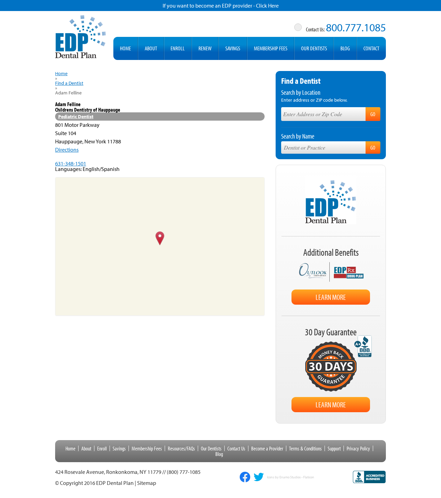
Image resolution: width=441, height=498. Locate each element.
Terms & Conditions (305, 448)
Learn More (331, 297)
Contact (371, 48)
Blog (345, 48)
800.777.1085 (356, 27)
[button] (160, 238)
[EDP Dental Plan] (80, 35)
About (151, 48)
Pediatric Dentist (75, 116)
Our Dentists (314, 48)
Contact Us (236, 448)
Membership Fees (270, 48)
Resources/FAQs (181, 448)
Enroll (178, 48)
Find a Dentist (69, 83)
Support (334, 448)
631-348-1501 (70, 163)
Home (125, 48)
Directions (67, 149)
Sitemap (146, 482)
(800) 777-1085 (184, 471)
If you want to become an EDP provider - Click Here (221, 5)
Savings (232, 48)
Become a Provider (267, 448)
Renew (205, 48)
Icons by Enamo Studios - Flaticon (290, 477)
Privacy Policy (358, 448)
